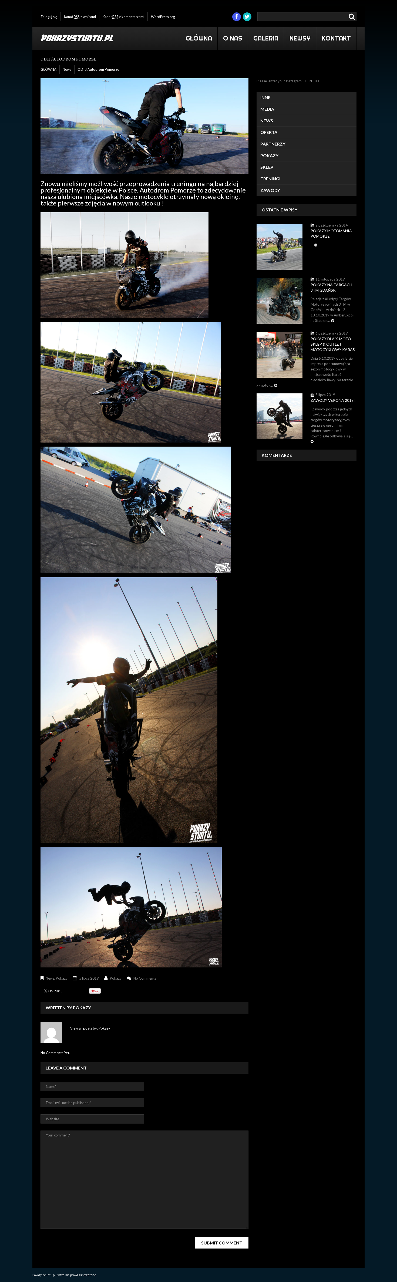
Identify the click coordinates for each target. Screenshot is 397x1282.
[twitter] (247, 16)
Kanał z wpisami (80, 17)
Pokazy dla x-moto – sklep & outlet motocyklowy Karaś (333, 344)
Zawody (270, 190)
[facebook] (236, 16)
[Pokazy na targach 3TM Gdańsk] (279, 300)
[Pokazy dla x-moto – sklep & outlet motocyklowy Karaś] (279, 354)
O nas (232, 38)
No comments (144, 978)
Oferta (268, 132)
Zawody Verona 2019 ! (333, 400)
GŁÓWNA (199, 38)
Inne (265, 97)
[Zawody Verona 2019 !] (279, 416)
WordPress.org (163, 17)
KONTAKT (336, 38)
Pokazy (62, 978)
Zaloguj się (49, 17)
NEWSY (300, 38)
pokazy (116, 978)
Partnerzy (272, 143)
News (67, 69)
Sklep (266, 167)
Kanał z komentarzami (123, 17)
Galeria (263, 37)
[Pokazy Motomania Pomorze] (279, 246)
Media (267, 109)
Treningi (270, 178)
